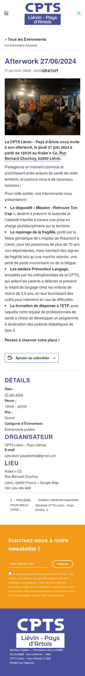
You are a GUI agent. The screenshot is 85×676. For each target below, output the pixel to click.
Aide (48, 654)
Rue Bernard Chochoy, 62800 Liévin (35, 155)
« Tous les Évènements (25, 39)
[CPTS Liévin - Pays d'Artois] (43, 13)
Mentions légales (19, 650)
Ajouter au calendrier (32, 357)
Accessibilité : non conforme (26, 654)
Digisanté (29, 662)
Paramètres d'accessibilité (48, 650)
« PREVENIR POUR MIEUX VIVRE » (20, 504)
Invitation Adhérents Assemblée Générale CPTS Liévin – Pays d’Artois (57, 505)
